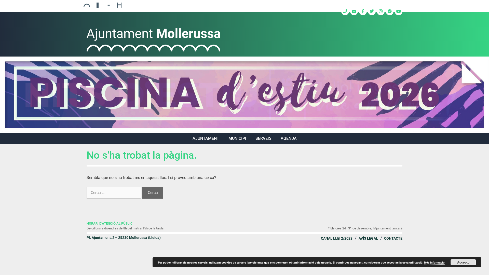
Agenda (289, 138)
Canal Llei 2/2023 (336, 238)
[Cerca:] (114, 192)
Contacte (393, 238)
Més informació (434, 262)
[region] (244, 95)
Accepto (463, 262)
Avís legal (368, 238)
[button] (244, 95)
